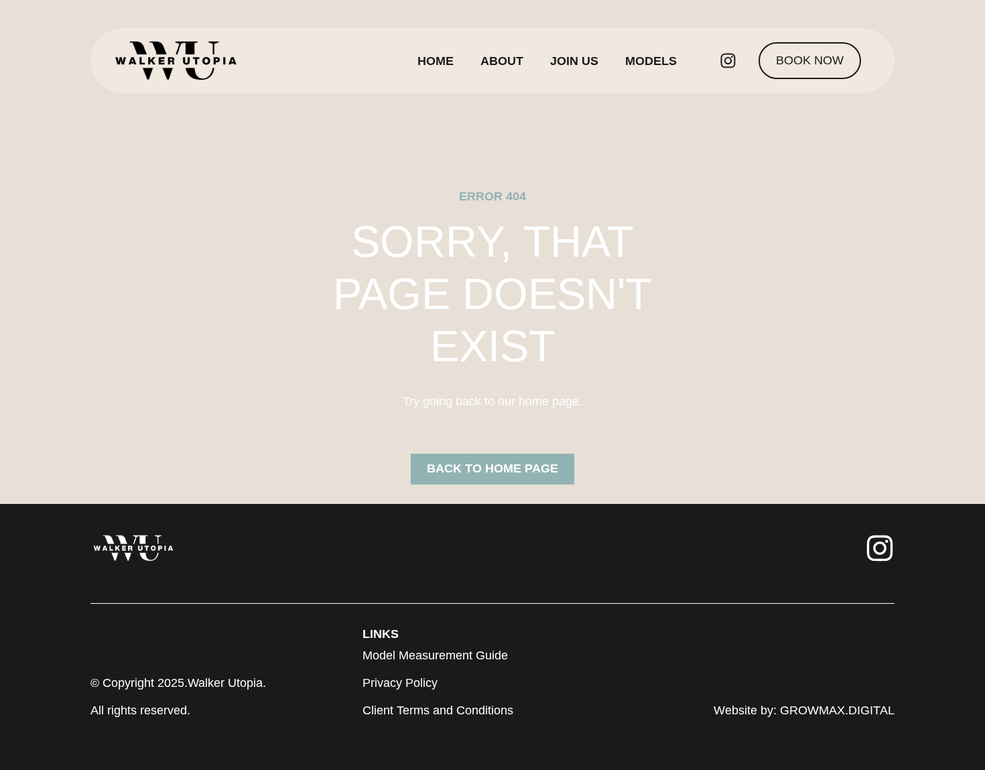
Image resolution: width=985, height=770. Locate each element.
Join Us (574, 61)
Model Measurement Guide (435, 655)
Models (651, 61)
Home (435, 61)
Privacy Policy (400, 683)
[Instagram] (727, 61)
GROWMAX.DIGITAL (837, 710)
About (501, 61)
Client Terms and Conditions (438, 710)
